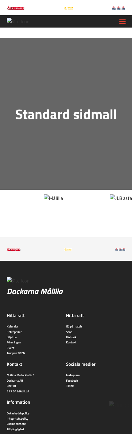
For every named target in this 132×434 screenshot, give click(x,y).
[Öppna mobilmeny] (122, 21)
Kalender (12, 326)
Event (10, 347)
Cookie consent (16, 423)
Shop (69, 331)
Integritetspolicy (17, 418)
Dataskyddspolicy (18, 413)
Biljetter (12, 337)
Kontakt (71, 342)
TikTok (70, 385)
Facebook (72, 380)
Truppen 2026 (16, 352)
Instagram (73, 374)
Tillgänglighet (15, 429)
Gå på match (74, 326)
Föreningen (14, 342)
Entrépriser (14, 331)
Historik (71, 337)
